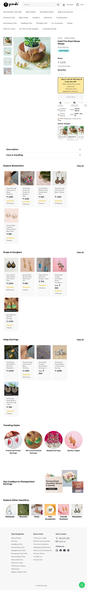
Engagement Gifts (18, 550)
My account (38, 560)
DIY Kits (14, 541)
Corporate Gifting (49, 29)
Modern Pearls (70, 38)
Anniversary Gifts (10, 23)
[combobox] (41, 4)
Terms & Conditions (41, 544)
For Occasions (57, 23)
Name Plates (31, 12)
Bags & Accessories (65, 12)
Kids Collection (17, 560)
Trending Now (61, 18)
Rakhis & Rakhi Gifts (19, 572)
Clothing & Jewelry (18, 566)
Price (60, 58)
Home (60, 38)
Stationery (48, 18)
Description (12, 149)
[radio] (72, 133)
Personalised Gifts (18, 557)
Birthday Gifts (41, 23)
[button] (10, 202)
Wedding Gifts (26, 23)
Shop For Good (9, 29)
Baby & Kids (23, 18)
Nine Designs (63, 47)
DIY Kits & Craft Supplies (28, 29)
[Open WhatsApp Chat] (82, 585)
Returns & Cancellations (42, 550)
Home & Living (9, 18)
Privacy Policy (38, 553)
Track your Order (40, 538)
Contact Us (37, 557)
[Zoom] (32, 55)
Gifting (69, 23)
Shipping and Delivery (42, 547)
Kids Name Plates (47, 12)
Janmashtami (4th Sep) (12, 12)
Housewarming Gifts (19, 553)
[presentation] (60, 133)
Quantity (62, 70)
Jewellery (36, 18)
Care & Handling (14, 155)
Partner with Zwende (41, 541)
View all (80, 166)
